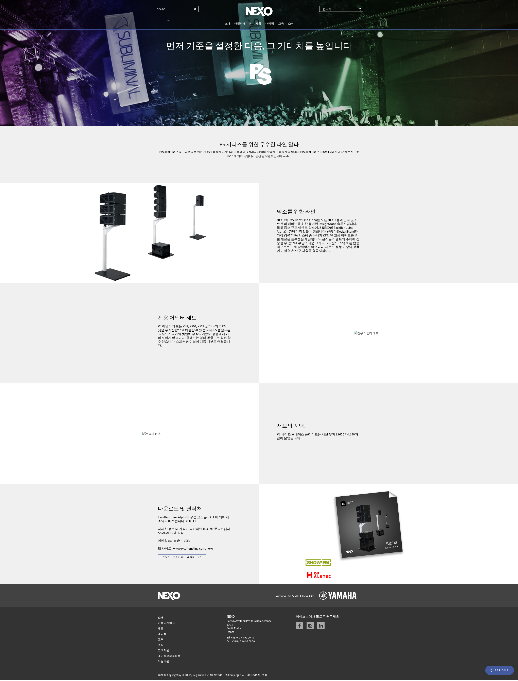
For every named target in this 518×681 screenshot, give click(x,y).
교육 (281, 23)
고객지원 (163, 650)
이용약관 (163, 661)
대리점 (269, 23)
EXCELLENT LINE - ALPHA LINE (182, 557)
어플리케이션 (242, 23)
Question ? (499, 670)
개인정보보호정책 (169, 656)
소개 (227, 23)
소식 (291, 23)
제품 (258, 23)
